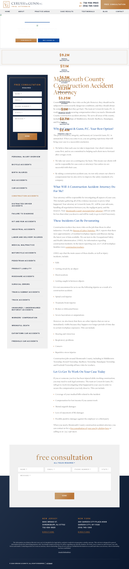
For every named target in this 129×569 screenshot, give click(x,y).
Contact (120, 12)
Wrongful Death (21, 326)
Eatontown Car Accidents (26, 333)
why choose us (48, 40)
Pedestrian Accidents (24, 261)
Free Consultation (115, 4)
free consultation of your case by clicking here (89, 428)
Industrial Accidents (23, 229)
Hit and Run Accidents (24, 222)
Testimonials (88, 12)
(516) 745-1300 (90, 6)
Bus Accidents (19, 180)
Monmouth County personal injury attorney (84, 210)
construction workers (75, 247)
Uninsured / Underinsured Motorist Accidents (26, 309)
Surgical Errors (21, 284)
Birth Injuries (19, 173)
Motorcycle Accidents (24, 253)
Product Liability (22, 269)
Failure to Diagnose (23, 214)
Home (7, 12)
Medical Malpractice (23, 245)
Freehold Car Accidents (25, 341)
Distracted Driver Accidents (22, 205)
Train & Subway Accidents (26, 292)
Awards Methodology (64, 552)
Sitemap (49, 563)
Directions (48, 532)
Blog (105, 12)
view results (26, 40)
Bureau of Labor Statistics (84, 230)
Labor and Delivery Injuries (27, 237)
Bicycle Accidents (21, 165)
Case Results (66, 12)
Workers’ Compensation (24, 318)
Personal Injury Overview (26, 157)
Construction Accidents (25, 196)
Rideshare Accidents (23, 277)
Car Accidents (19, 188)
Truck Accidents (21, 300)
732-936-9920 (90, 3)
